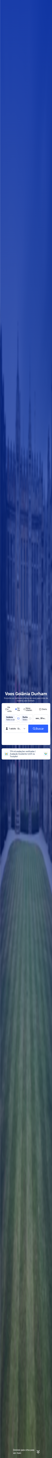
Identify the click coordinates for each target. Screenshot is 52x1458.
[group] (11, 718)
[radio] (8, 709)
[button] (47, 3)
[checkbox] (43, 709)
